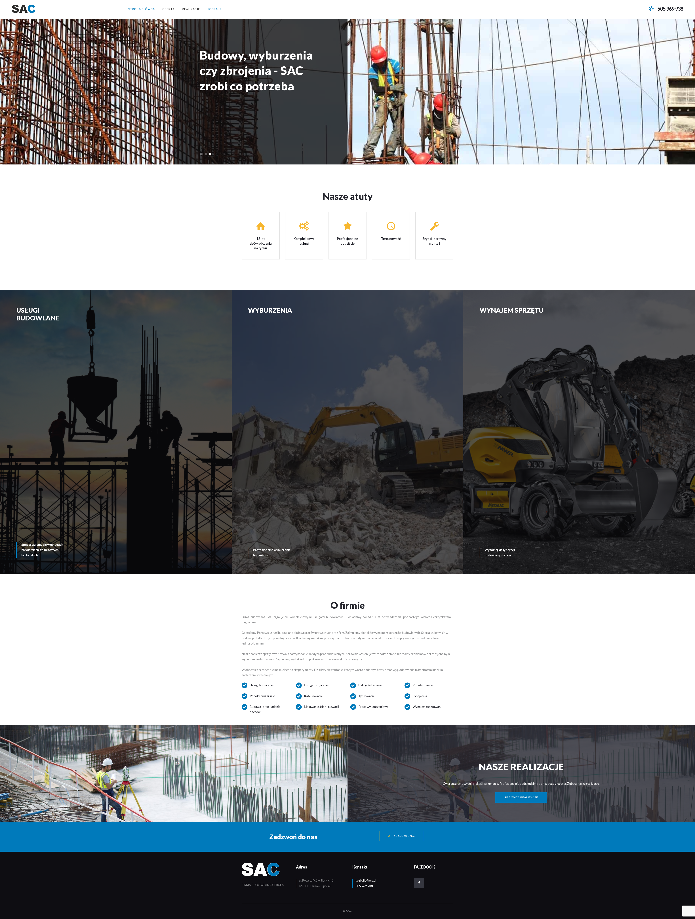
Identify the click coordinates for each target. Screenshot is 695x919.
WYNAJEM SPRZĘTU (512, 310)
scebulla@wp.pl (365, 880)
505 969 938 (364, 886)
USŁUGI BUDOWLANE (37, 314)
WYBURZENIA (270, 310)
